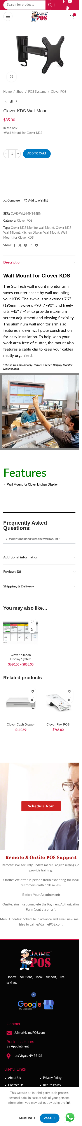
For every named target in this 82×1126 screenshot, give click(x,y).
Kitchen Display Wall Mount (40, 232)
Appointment (20, 1046)
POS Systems (37, 91)
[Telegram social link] (36, 245)
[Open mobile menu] (8, 16)
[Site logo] (39, 16)
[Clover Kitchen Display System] (20, 633)
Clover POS (58, 91)
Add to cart (36, 153)
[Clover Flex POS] (57, 703)
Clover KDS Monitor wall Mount (32, 227)
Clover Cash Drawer (21, 724)
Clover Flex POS (58, 724)
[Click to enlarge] (11, 77)
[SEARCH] (50, 5)
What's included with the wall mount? (34, 539)
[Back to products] (11, 101)
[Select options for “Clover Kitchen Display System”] (32, 629)
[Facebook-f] (33, 994)
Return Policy (52, 1085)
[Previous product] (6, 101)
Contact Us (15, 1085)
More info (27, 1118)
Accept (49, 1118)
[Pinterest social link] (67, 8)
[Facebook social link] (14, 245)
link (68, 1102)
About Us (14, 1078)
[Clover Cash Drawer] (20, 703)
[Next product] (16, 101)
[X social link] (20, 245)
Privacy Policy (52, 1078)
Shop (19, 91)
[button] (39, 539)
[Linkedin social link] (31, 245)
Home (7, 91)
